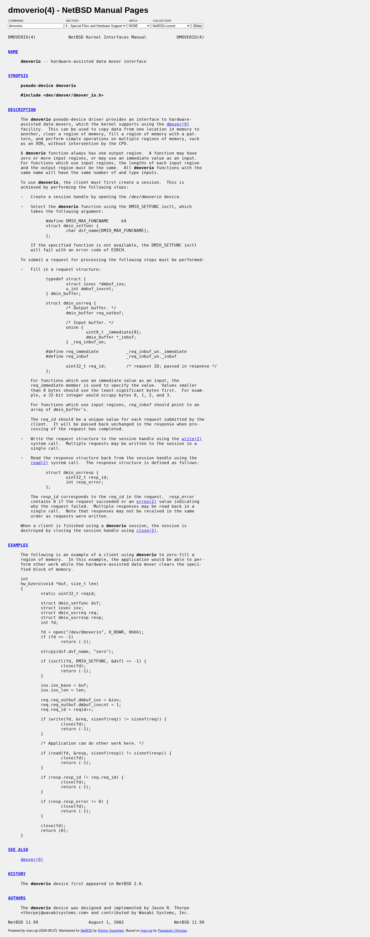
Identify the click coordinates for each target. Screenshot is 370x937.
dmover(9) (178, 124)
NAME (13, 51)
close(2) (146, 530)
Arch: (135, 20)
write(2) (192, 438)
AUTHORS (17, 898)
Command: (18, 20)
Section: (73, 20)
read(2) (39, 462)
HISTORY (17, 873)
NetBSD (86, 930)
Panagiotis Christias (172, 930)
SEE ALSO (18, 849)
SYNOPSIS (18, 75)
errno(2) (146, 501)
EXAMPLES (18, 545)
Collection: (162, 20)
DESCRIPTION (22, 109)
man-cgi (146, 930)
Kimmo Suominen (111, 930)
